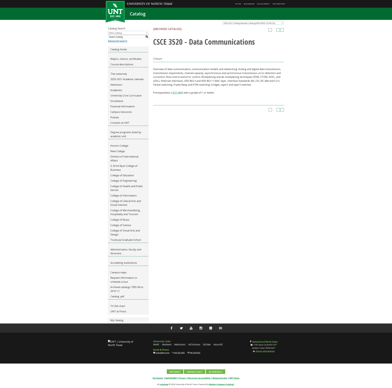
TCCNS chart (117, 306)
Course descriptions (121, 64)
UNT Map (207, 344)
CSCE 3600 (177, 92)
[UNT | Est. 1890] (115, 11)
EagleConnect (263, 4)
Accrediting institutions (123, 262)
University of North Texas (265, 341)
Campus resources (121, 112)
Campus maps (118, 272)
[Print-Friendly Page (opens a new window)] (278, 30)
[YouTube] (191, 328)
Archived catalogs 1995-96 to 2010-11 (126, 289)
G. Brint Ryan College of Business (124, 168)
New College (117, 151)
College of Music (119, 219)
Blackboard (249, 4)
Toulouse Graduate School (125, 240)
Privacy (182, 378)
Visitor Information (265, 351)
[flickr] (211, 328)
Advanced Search (117, 41)
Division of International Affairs (124, 158)
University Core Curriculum (125, 95)
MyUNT (238, 4)
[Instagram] (201, 328)
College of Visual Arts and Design (125, 232)
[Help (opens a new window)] (282, 30)
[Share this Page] (274, 30)
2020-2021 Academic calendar (127, 79)
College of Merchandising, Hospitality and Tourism (125, 212)
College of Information (123, 195)
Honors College (119, 145)
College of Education (122, 175)
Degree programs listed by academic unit (125, 134)
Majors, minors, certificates (125, 59)
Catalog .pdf (117, 296)
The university (118, 74)
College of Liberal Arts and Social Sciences (125, 203)
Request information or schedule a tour (123, 279)
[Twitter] (181, 328)
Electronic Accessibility (199, 378)
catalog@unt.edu (163, 352)
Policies (114, 117)
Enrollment (116, 101)
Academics (116, 90)
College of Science (120, 225)
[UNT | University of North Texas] (124, 343)
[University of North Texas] (150, 1)
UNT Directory (278, 4)
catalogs (164, 384)
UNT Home (234, 378)
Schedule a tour (194, 372)
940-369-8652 (195, 352)
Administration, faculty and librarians (125, 251)
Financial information (122, 106)
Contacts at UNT (120, 122)
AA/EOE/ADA (171, 378)
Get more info (215, 372)
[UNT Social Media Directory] (220, 328)
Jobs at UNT (218, 344)
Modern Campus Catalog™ (221, 384)
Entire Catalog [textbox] (115, 32)
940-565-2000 (179, 352)
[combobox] (253, 23)
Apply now (174, 372)
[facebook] (171, 328)
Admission (116, 84)
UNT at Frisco (118, 311)
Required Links (220, 378)
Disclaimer (158, 378)
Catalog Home (118, 49)
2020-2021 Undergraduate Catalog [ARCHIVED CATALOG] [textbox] (249, 23)
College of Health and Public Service (126, 188)
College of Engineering (123, 180)
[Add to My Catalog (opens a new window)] (270, 30)
